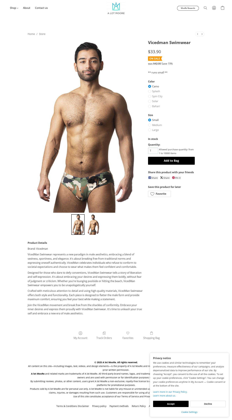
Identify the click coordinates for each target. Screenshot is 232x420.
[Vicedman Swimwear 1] (92, 224)
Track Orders (104, 338)
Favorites (127, 338)
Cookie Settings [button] (189, 412)
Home (31, 34)
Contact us (41, 8)
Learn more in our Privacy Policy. (170, 391)
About (26, 8)
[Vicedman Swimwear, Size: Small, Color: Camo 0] (78, 224)
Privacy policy (99, 406)
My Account (80, 338)
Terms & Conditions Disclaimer (72, 406)
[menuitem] (197, 34)
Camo (155, 86)
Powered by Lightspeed (116, 411)
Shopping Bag (151, 338)
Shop (13, 8)
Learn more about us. (164, 395)
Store (42, 34)
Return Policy (139, 406)
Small (155, 120)
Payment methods (119, 406)
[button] (116, 8)
